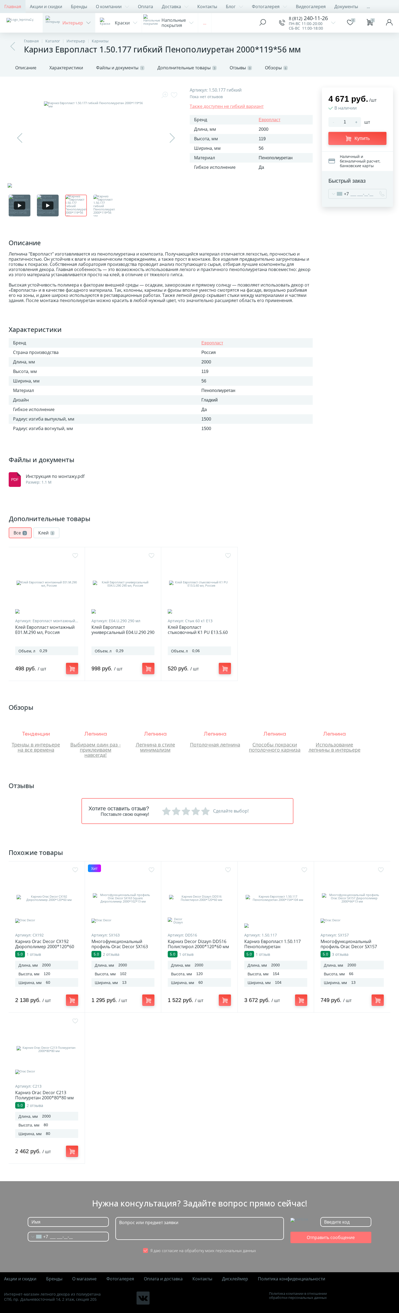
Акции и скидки (46, 7)
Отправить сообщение (331, 1237)
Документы (346, 7)
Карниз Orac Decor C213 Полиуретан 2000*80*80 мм (44, 1095)
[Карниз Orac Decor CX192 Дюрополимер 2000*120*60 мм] (46, 898)
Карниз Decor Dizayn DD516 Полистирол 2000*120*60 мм (198, 944)
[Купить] (72, 668)
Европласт (269, 119)
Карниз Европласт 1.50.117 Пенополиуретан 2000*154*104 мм (272, 946)
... (368, 7)
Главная (12, 7)
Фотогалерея (266, 7)
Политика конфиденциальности (291, 1278)
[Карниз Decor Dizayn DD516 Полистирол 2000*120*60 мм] (199, 898)
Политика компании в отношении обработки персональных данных (298, 1296)
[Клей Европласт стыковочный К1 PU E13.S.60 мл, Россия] (199, 584)
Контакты (207, 7)
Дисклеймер (235, 1278)
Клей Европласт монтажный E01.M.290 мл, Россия (45, 630)
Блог (231, 7)
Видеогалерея (311, 7)
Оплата (145, 7)
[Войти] (389, 23)
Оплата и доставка (163, 1278)
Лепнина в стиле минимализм (155, 747)
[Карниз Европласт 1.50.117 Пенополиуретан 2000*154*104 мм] (275, 898)
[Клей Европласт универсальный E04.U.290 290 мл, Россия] (122, 584)
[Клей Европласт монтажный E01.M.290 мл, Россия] (46, 584)
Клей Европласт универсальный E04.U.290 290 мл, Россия (122, 632)
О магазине (84, 1278)
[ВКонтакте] (143, 1298)
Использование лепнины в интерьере (334, 747)
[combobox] (339, 193)
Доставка (171, 7)
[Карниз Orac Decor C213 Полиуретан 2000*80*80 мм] (46, 1049)
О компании (109, 7)
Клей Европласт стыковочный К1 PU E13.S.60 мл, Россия (198, 632)
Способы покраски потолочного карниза (274, 747)
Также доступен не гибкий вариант (227, 106)
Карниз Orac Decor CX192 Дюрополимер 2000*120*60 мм (44, 946)
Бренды (79, 7)
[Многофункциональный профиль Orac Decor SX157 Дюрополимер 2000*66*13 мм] (352, 898)
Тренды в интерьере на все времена (36, 747)
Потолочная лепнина (215, 744)
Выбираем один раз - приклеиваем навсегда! (95, 749)
